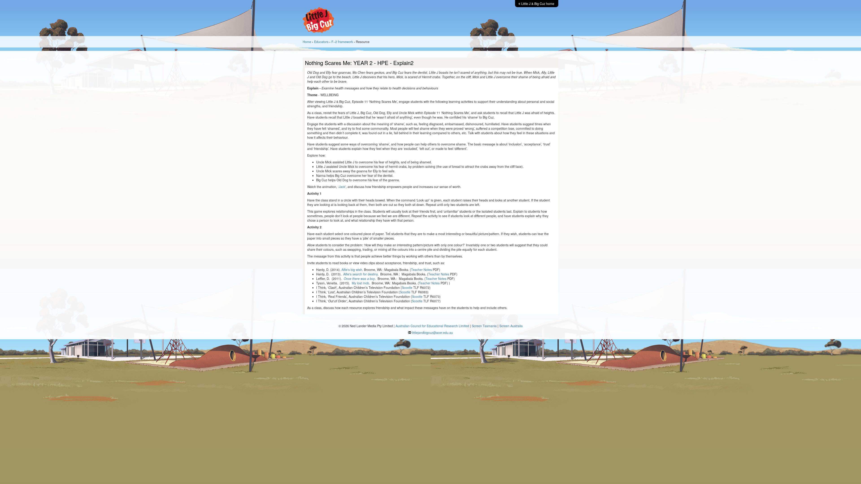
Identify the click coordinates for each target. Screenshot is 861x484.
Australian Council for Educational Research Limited (432, 326)
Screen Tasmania (484, 326)
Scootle (407, 287)
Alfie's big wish (351, 269)
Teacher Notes (421, 269)
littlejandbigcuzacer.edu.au (432, 332)
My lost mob (360, 283)
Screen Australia (511, 326)
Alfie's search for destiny (360, 274)
